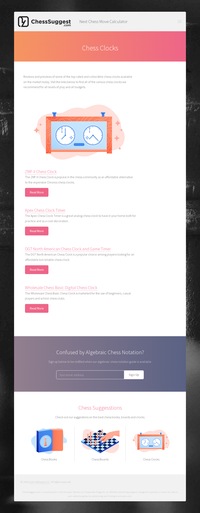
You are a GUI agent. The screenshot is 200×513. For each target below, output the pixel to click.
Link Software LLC (39, 482)
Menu (179, 21)
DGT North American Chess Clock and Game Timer (68, 249)
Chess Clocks (151, 459)
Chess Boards (100, 459)
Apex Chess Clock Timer (45, 210)
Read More (37, 192)
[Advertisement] (161, 132)
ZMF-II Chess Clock (41, 171)
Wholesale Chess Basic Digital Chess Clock (61, 287)
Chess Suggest (44, 21)
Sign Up (134, 375)
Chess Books (49, 459)
